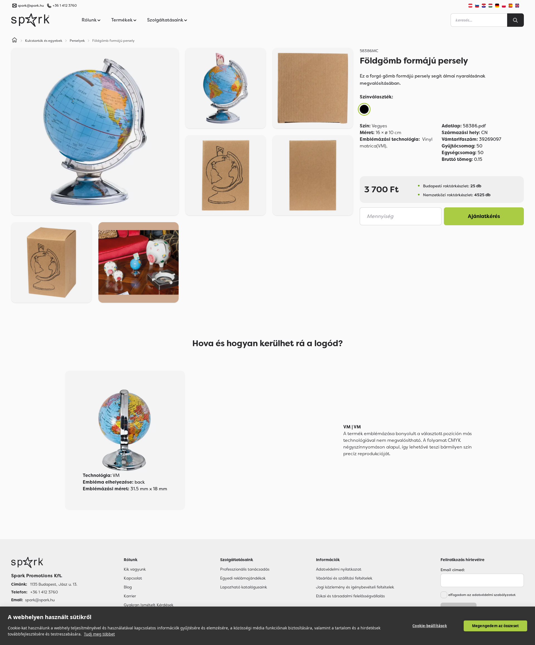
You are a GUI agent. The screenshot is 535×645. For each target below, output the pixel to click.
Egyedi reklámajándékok (243, 578)
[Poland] (504, 5)
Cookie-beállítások (429, 625)
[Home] (14, 40)
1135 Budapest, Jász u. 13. (53, 584)
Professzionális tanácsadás (244, 569)
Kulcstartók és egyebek (43, 40)
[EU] (519, 5)
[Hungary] (490, 5)
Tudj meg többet (99, 634)
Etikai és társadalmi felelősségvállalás (350, 595)
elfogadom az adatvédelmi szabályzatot (481, 595)
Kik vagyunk (135, 569)
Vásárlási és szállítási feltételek (344, 578)
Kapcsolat (133, 578)
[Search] (515, 20)
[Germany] (497, 5)
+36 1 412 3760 (65, 5)
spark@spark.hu (40, 599)
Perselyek (77, 40)
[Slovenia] (477, 5)
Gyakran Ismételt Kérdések (148, 604)
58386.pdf (464, 126)
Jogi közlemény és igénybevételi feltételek (355, 587)
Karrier (130, 595)
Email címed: (453, 569)
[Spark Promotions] (30, 20)
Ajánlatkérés (484, 216)
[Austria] (470, 5)
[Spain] (510, 5)
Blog (128, 587)
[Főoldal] (44, 562)
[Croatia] (483, 5)
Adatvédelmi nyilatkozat (338, 569)
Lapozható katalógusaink (243, 587)
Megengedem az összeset (495, 625)
